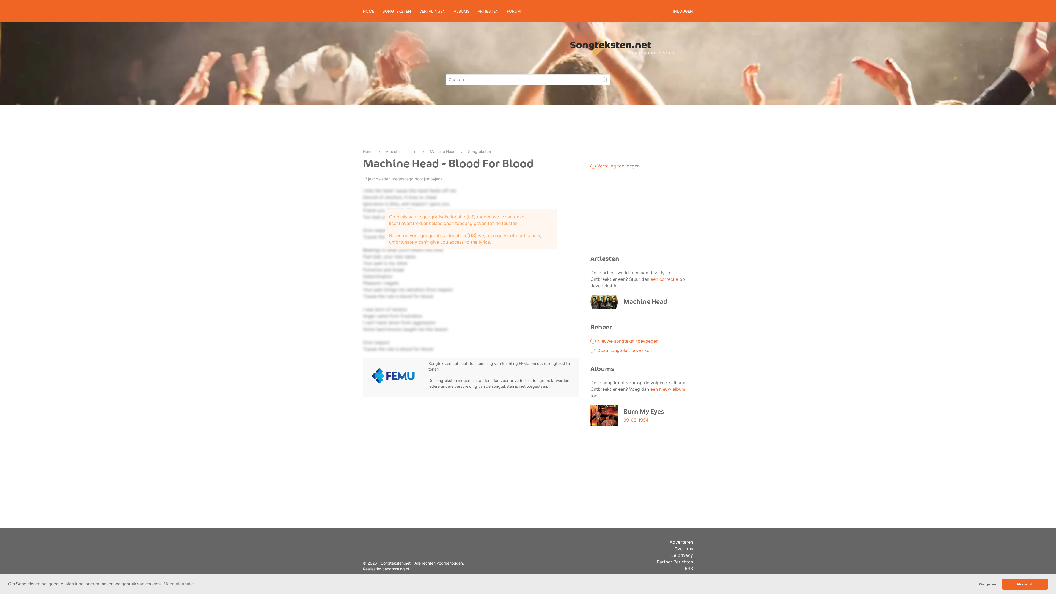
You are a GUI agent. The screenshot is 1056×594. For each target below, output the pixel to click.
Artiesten (394, 151)
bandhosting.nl (395, 568)
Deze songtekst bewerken (624, 350)
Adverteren (681, 542)
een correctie (664, 279)
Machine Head (443, 151)
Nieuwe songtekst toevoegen (627, 341)
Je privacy (682, 555)
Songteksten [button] (397, 11)
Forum (514, 11)
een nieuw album (667, 389)
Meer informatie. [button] (179, 584)
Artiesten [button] (488, 11)
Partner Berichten (675, 562)
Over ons (683, 548)
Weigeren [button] (987, 584)
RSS (689, 568)
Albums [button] (461, 11)
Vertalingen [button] (432, 11)
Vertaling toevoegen (618, 166)
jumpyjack (433, 179)
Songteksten (479, 151)
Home (368, 11)
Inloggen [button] (683, 11)
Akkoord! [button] (1025, 584)
